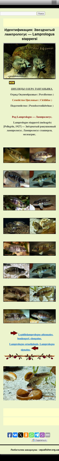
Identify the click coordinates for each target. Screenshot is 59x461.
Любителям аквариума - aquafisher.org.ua (35, 449)
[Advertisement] (31, 22)
